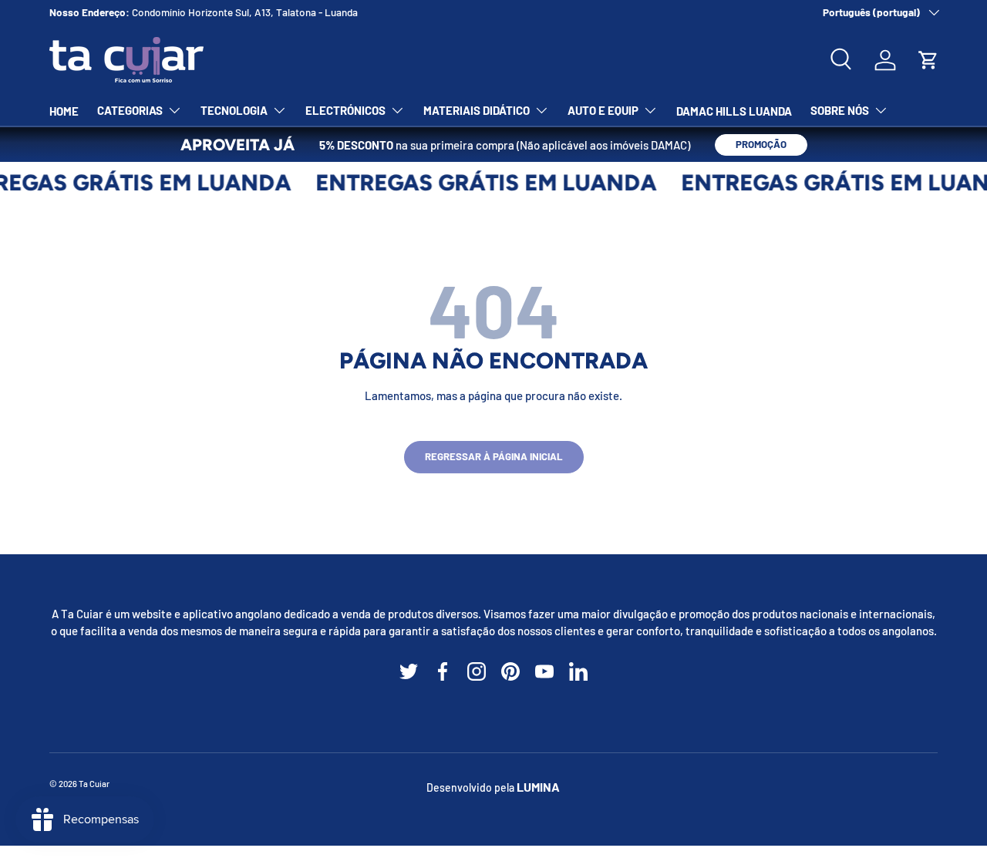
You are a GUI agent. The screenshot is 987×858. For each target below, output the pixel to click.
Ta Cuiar (94, 784)
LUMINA (538, 786)
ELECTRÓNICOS (345, 110)
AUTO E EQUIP (603, 110)
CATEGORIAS (130, 110)
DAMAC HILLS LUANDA (734, 111)
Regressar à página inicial (494, 456)
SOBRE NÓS (839, 110)
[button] (928, 60)
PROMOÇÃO (761, 144)
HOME (64, 111)
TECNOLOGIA (234, 110)
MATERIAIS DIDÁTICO (476, 110)
